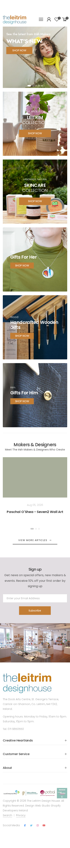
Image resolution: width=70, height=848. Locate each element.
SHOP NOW (20, 50)
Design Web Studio (37, 805)
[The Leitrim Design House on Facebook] (25, 825)
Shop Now (22, 336)
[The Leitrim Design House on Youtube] (44, 825)
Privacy (21, 815)
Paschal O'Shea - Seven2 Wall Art (35, 511)
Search (7, 815)
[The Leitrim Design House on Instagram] (37, 825)
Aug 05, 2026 (35, 505)
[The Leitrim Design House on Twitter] (31, 825)
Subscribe (35, 610)
